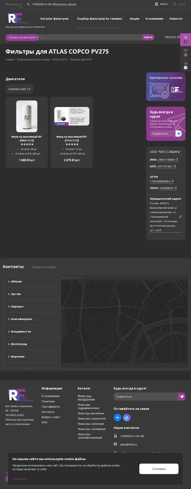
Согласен (159, 469)
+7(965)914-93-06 (44, 4)
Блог (45, 422)
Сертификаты (51, 406)
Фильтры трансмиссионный (90, 435)
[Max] (127, 417)
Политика (48, 401)
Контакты (48, 412)
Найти (148, 37)
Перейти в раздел (44, 267)
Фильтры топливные (92, 429)
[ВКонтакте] (117, 417)
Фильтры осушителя (92, 418)
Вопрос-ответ (51, 417)
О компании (51, 396)
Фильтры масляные (91, 413)
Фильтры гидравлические (88, 406)
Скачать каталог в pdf (22, 37)
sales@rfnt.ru (128, 444)
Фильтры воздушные (86, 397)
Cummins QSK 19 (19, 89)
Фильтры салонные (91, 423)
